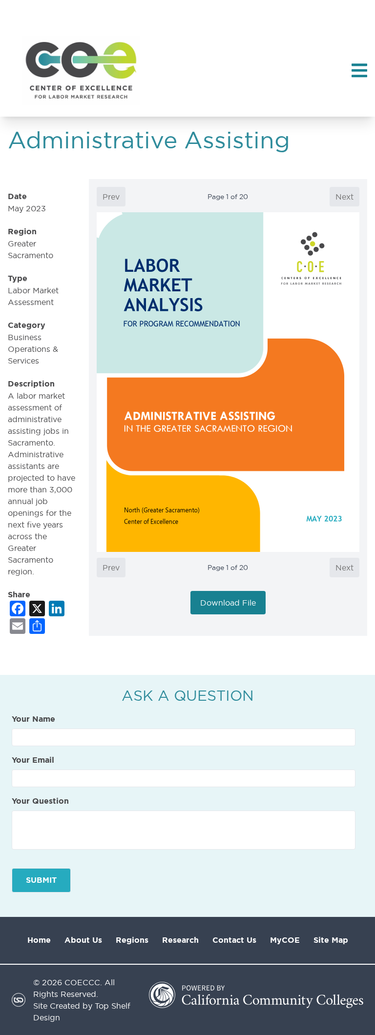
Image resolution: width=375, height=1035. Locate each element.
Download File (228, 603)
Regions (132, 940)
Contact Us (234, 940)
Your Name (33, 719)
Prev (111, 197)
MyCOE (285, 940)
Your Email (33, 760)
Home (39, 940)
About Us (83, 940)
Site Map (330, 940)
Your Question (40, 801)
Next (344, 197)
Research (180, 940)
